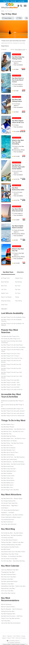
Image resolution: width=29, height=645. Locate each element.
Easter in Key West (20, 586)
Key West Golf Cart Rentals (8, 447)
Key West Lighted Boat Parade (9, 581)
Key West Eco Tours (20, 438)
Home (2, 11)
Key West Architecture (7, 521)
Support (4, 638)
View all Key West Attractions (8, 524)
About (9, 638)
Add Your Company (21, 638)
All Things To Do (5, 278)
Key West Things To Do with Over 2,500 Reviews (11, 377)
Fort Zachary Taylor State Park (9, 503)
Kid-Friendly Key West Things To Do (10, 338)
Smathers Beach (5, 505)
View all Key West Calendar (8, 593)
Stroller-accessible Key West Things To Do (12, 408)
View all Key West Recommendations (10, 623)
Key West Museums (6, 461)
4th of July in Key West (7, 590)
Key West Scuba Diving (7, 466)
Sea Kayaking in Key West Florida (10, 547)
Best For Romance (17, 609)
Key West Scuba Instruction (8, 468)
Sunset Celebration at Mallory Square (11, 517)
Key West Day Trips (6, 433)
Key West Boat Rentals (7, 429)
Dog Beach (4, 512)
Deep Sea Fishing (5, 300)
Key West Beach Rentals (7, 426)
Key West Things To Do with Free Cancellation (13, 347)
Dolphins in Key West (18, 542)
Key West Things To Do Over (10, 387)
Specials (9, 636)
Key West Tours (8, 272)
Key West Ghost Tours (7, 445)
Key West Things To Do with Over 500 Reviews (11, 369)
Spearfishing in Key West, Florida (9, 554)
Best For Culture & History (8, 606)
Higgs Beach (14, 505)
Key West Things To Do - (10, 382)
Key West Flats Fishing (17, 443)
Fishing (17, 297)
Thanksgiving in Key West (7, 572)
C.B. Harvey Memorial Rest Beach (10, 510)
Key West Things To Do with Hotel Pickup (12, 345)
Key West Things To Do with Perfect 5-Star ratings (12, 350)
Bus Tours (17, 285)
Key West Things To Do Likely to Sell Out (11, 389)
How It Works (16, 636)
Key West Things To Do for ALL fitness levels (12, 415)
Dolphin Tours (4, 293)
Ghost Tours (4, 304)
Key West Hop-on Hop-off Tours (9, 452)
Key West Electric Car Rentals (9, 440)
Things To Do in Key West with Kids (10, 618)
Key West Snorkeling (6, 473)
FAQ (13, 638)
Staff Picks (19, 616)
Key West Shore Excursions (8, 616)
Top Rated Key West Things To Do (10, 336)
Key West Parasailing (18, 461)
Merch (4, 636)
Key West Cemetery (18, 514)
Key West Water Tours (7, 487)
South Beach (4, 508)
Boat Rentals (18, 282)
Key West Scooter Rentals (18, 464)
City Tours (4, 289)
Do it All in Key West (6, 561)
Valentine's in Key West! (7, 583)
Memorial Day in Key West (8, 588)
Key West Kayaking (19, 457)
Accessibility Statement (14, 642)
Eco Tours (17, 293)
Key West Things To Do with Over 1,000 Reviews (11, 373)
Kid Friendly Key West (7, 533)
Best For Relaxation (6, 609)
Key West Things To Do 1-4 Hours (10, 356)
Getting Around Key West (7, 611)
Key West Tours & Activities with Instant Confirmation (11, 341)
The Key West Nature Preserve (9, 540)
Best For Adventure (6, 604)
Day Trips (17, 289)
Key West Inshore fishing (7, 454)
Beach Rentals (5, 282)
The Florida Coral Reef (7, 537)
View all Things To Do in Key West (10, 489)
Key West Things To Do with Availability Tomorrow (11, 320)
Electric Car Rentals (6, 297)
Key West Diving (5, 535)
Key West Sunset (5, 549)
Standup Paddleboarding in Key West (11, 544)
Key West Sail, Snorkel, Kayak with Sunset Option (18, 166)
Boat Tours (4, 285)
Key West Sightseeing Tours (8, 471)
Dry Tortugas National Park (8, 501)
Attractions (20, 272)
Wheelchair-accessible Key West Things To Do (12, 401)
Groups (23, 636)
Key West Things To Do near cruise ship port (12, 413)
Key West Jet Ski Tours (7, 457)
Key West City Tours (18, 431)
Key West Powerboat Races (8, 574)
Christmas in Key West (7, 579)
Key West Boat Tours (19, 429)
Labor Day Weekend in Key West (9, 569)
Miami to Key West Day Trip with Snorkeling (18, 142)
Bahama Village (18, 498)
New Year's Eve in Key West (8, 576)
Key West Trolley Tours (7, 478)
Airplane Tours (19, 278)
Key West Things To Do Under (10, 380)
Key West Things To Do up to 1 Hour (10, 353)
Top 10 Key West (5, 620)
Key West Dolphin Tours (7, 438)
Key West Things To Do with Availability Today (13, 317)
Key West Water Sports (7, 485)
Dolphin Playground (6, 514)
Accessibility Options (13, 640)
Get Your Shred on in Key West (9, 558)
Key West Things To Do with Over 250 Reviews (11, 365)
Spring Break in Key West (7, 586)
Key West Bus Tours (6, 431)
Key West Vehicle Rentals (7, 480)
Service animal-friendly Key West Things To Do (12, 405)
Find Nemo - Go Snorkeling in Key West (11, 556)
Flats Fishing (18, 300)
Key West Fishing (5, 443)
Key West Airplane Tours (7, 424)
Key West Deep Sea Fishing (8, 436)
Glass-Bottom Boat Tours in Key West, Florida (13, 551)
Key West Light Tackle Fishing (9, 459)
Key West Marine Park (7, 498)
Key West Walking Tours (7, 482)
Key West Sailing (5, 464)
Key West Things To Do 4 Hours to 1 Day (11, 358)
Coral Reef (11, 512)
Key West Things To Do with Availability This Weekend (12, 324)
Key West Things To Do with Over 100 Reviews (11, 361)
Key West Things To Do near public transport (12, 411)
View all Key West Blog (19, 561)
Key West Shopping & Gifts (8, 613)
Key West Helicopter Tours (8, 450)
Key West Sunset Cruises (7, 475)
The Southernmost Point (7, 519)
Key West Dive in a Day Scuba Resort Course (18, 80)
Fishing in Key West (6, 542)
